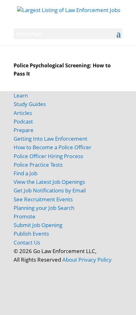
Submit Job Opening (38, 225)
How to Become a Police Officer (52, 147)
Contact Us (27, 242)
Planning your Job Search (44, 207)
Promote (24, 216)
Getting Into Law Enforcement (50, 138)
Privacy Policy (95, 259)
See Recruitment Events (43, 199)
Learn (21, 95)
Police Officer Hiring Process (48, 156)
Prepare (24, 130)
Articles (23, 113)
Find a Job (25, 173)
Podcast (23, 121)
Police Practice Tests (38, 164)
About (69, 259)
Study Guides (30, 104)
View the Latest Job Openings (49, 181)
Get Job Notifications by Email (50, 190)
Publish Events (31, 233)
